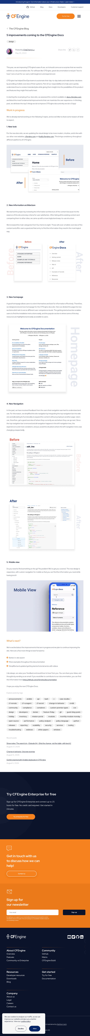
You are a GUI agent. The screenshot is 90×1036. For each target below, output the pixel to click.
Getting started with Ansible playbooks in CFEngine (26, 760)
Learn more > (69, 2)
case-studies (64, 699)
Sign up (74, 912)
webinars (29, 730)
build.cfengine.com (46, 136)
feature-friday (48, 712)
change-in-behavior (56, 703)
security (48, 725)
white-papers (43, 730)
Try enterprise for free (20, 817)
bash (46, 699)
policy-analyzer (45, 721)
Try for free (65, 16)
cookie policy (26, 1021)
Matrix (44, 957)
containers (41, 708)
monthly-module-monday (70, 716)
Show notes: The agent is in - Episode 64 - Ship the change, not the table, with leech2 (39, 743)
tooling (70, 725)
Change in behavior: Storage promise (21, 751)
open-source (14, 721)
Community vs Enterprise (18, 960)
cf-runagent (26, 703)
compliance (27, 708)
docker (35, 712)
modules (51, 716)
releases (12, 725)
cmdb (72, 703)
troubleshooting (15, 730)
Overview (11, 954)
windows (57, 730)
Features (10, 957)
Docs (50, 7)
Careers (10, 1003)
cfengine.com (30, 136)
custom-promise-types (59, 708)
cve (74, 708)
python (76, 721)
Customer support (77, 7)
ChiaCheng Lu (28, 50)
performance (29, 721)
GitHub (32, 7)
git (61, 712)
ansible (29, 699)
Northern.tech (62, 1024)
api (38, 699)
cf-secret (40, 703)
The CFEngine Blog (18, 28)
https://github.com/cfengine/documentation (40, 680)
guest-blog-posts (73, 712)
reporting (23, 725)
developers (23, 712)
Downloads (11, 978)
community (13, 708)
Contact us (21, 874)
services (60, 725)
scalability (36, 725)
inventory (23, 716)
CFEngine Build (49, 960)
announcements (15, 699)
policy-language (62, 721)
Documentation (49, 978)
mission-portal (37, 716)
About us (11, 996)
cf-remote (13, 703)
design (11, 41)
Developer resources (16, 975)
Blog (41, 7)
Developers (62, 7)
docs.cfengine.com (74, 97)
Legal (9, 1000)
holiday (11, 716)
